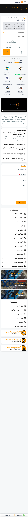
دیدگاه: (24, 185)
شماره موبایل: (22, 174)
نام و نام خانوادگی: (21, 169)
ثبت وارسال (21, 203)
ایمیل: (24, 180)
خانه (26, 8)
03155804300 (15, 62)
